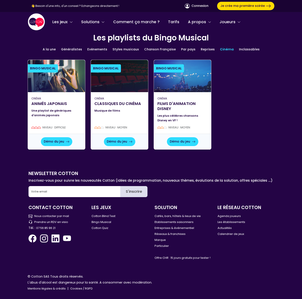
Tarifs (173, 22)
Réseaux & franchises (170, 234)
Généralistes (71, 49)
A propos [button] (197, 22)
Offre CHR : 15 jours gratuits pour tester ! (182, 258)
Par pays (188, 49)
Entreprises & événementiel (174, 228)
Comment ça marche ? (136, 22)
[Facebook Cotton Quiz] (33, 238)
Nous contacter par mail (51, 216)
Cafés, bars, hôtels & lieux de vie (178, 216)
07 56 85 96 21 (45, 228)
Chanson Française (160, 49)
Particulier (162, 246)
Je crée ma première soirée (243, 6)
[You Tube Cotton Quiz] (67, 238)
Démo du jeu (54, 141)
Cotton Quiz (100, 228)
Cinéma (227, 49)
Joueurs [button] (228, 22)
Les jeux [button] (60, 22)
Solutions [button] (91, 22)
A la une (49, 49)
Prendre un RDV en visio (51, 222)
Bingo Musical (101, 222)
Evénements (97, 49)
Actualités (225, 228)
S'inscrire (134, 191)
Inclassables (249, 49)
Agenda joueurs (229, 216)
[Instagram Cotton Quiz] (44, 238)
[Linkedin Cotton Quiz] (55, 238)
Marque (160, 240)
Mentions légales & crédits (47, 288)
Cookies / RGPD (81, 288)
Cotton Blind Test (103, 216)
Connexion (199, 6)
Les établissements (231, 222)
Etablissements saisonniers (174, 222)
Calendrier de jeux (231, 234)
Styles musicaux (126, 49)
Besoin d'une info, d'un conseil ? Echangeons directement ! (77, 6)
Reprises (208, 49)
